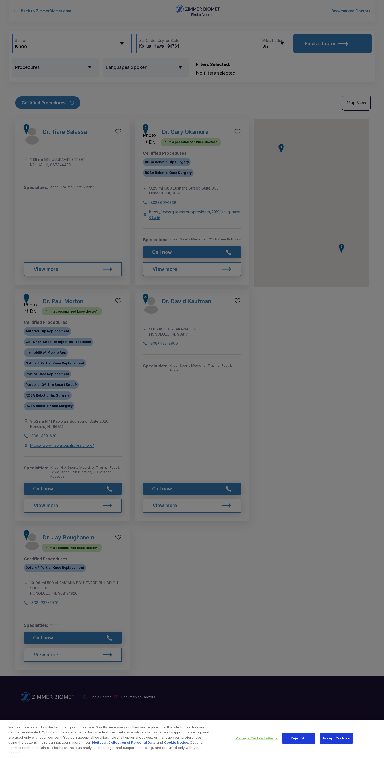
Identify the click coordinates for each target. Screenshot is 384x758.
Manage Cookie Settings (256, 738)
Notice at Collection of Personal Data (124, 742)
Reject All (298, 738)
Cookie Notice (176, 742)
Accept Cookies (336, 738)
